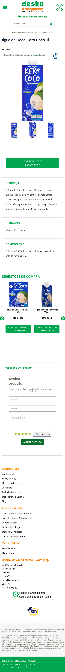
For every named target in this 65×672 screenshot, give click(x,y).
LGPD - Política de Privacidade (16, 513)
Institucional (8, 474)
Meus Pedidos (9, 548)
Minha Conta (8, 553)
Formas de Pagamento (13, 536)
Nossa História (9, 478)
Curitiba (5, 572)
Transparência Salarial (13, 497)
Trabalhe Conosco (11, 492)
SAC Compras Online (11, 565)
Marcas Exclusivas (11, 483)
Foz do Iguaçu (8, 587)
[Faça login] (59, 10)
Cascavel (6, 584)
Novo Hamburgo (10, 580)
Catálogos (7, 487)
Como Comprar (9, 522)
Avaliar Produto (32, 442)
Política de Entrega (11, 527)
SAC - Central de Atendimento (17, 518)
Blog (4, 501)
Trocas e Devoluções (12, 532)
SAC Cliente (7, 569)
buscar (51, 23)
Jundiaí (5, 576)
